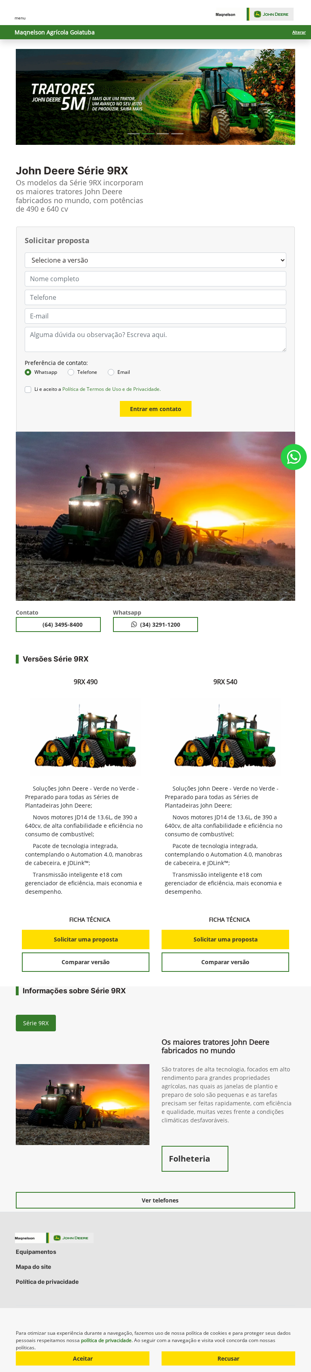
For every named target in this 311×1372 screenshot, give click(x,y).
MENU (20, 18)
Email (123, 372)
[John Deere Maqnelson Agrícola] (258, 14)
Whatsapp (45, 372)
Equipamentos (36, 1251)
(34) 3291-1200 (160, 624)
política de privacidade (106, 1340)
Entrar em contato (155, 409)
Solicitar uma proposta (86, 939)
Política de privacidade (47, 1281)
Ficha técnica (90, 919)
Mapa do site (33, 1266)
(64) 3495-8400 (63, 624)
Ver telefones (160, 1200)
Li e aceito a (97, 389)
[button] (37, 97)
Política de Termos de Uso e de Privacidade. (111, 389)
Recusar (228, 1358)
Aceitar (83, 1358)
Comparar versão (86, 962)
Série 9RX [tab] (36, 1023)
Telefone (87, 372)
